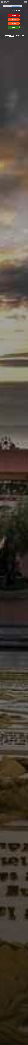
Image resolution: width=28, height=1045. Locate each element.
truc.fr (5, 2)
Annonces (14, 23)
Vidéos (14, 15)
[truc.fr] (25, 2)
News (13, 27)
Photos (13, 19)
